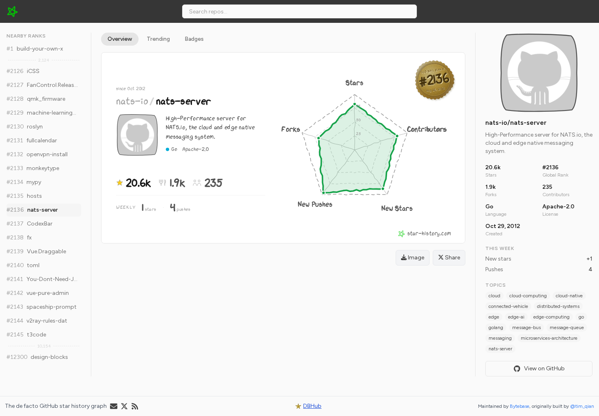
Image (415, 257)
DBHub (312, 406)
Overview (120, 38)
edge (494, 317)
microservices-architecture (549, 338)
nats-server (500, 349)
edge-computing (551, 317)
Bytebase (519, 406)
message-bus (526, 327)
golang (496, 327)
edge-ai (516, 317)
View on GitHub (544, 368)
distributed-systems (558, 306)
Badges (194, 38)
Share (452, 257)
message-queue (567, 327)
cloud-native (569, 296)
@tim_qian (582, 406)
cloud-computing (528, 296)
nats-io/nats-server (515, 122)
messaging (500, 338)
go (581, 317)
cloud (494, 296)
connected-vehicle (508, 306)
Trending (158, 38)
